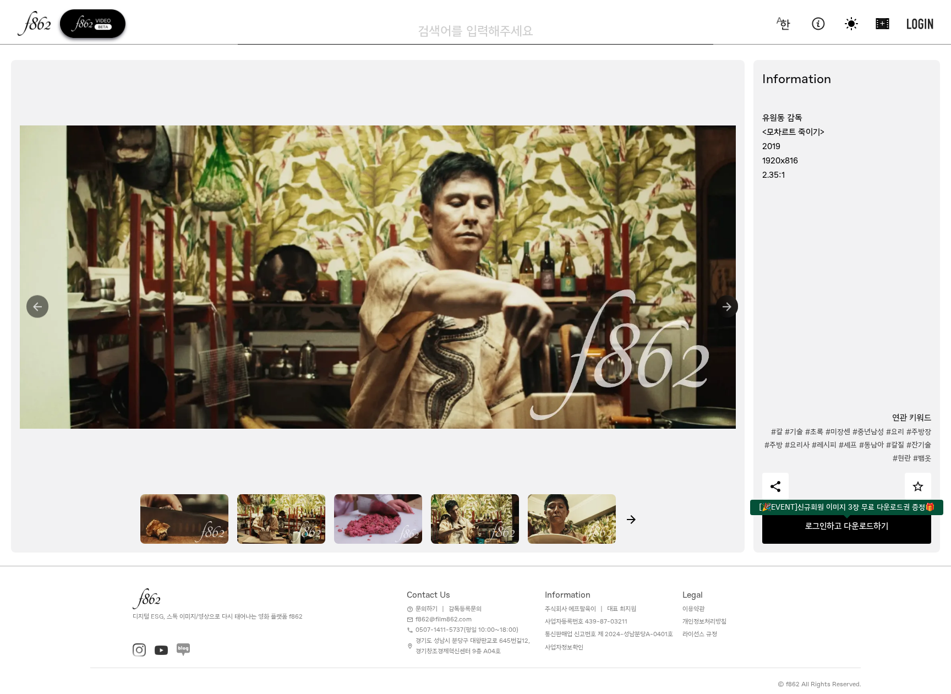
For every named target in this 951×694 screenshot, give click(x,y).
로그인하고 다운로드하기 (846, 526)
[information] (818, 23)
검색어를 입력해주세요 (475, 31)
